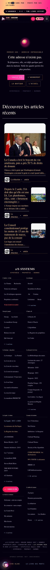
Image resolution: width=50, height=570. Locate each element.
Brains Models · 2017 (11, 442)
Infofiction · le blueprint (35, 431)
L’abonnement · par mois (13, 377)
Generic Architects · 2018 (12, 447)
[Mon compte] (33, 19)
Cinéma (35, 294)
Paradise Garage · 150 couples (35, 384)
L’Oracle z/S (16, 77)
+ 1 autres (8, 344)
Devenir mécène (9, 527)
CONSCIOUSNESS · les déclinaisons (35, 453)
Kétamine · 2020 (33, 367)
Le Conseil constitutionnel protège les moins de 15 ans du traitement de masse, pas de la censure (16, 231)
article (26, 180)
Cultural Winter (33, 442)
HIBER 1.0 (31, 465)
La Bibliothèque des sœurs (36, 355)
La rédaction (32, 503)
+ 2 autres (8, 532)
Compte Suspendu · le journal (35, 391)
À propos (31, 493)
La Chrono (7, 283)
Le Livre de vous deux (11, 366)
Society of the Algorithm (36, 447)
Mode (39, 299)
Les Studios (42, 514)
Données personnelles (35, 498)
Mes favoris (8, 521)
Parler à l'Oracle (33, 322)
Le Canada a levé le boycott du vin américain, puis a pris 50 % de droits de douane (23, 163)
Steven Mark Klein (10, 463)
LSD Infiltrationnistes (35, 470)
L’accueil (33, 84)
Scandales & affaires (34, 289)
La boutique (17, 84)
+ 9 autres (39, 520)
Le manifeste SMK (10, 458)
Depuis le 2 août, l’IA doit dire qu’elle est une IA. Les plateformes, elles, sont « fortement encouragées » (16, 195)
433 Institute (8, 475)
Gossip (6, 317)
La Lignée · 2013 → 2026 (12, 421)
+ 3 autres (32, 409)
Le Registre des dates (11, 431)
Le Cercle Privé (9, 511)
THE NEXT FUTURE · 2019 (11, 469)
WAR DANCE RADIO (11, 305)
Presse (30, 520)
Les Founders (32, 509)
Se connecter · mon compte (12, 505)
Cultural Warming (33, 437)
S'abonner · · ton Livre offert (25, 11)
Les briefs (15, 317)
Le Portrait (18, 355)
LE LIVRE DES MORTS (35, 564)
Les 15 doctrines (33, 421)
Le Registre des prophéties (36, 333)
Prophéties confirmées (11, 299)
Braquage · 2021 (33, 373)
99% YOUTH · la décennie (36, 459)
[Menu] (46, 18)
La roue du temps (9, 393)
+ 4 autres (32, 305)
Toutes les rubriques (10, 289)
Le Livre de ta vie (10, 361)
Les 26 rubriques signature (12, 294)
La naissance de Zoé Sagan (12, 426)
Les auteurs (31, 514)
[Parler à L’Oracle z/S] (5, 564)
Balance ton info (9, 333)
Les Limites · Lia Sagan (35, 397)
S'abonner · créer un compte (13, 500)
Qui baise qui (8, 338)
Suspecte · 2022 (33, 378)
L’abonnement (34, 77)
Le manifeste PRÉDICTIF (12, 398)
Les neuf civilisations (11, 387)
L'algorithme (32, 327)
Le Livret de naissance (11, 371)
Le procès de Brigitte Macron (34, 403)
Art (29, 294)
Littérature (31, 299)
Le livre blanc (8, 382)
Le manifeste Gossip (10, 322)
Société (30, 283)
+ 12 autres (32, 476)
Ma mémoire (8, 516)
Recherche (17, 283)
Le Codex (31, 338)
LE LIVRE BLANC (13, 564)
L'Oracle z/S (32, 317)
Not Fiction (31, 426)
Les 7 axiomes (8, 453)
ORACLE (41, 18)
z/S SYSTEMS (8, 437)
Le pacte (7, 327)
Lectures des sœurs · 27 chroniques (35, 361)
